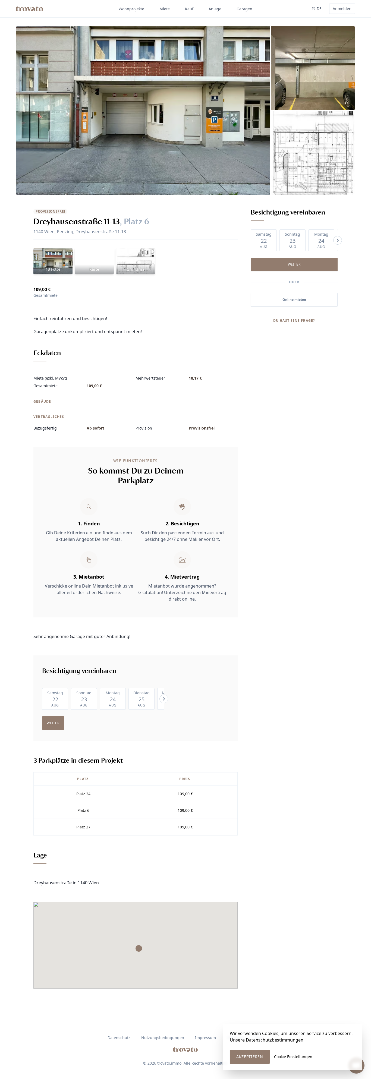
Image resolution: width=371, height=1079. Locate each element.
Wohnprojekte (131, 8)
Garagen (244, 8)
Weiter (53, 723)
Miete (164, 8)
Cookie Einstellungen (293, 1056)
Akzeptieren (249, 1056)
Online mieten (294, 299)
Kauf (189, 8)
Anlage (215, 8)
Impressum (205, 1037)
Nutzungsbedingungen (162, 1037)
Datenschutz (119, 1037)
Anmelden (342, 8)
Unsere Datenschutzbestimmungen (266, 1040)
